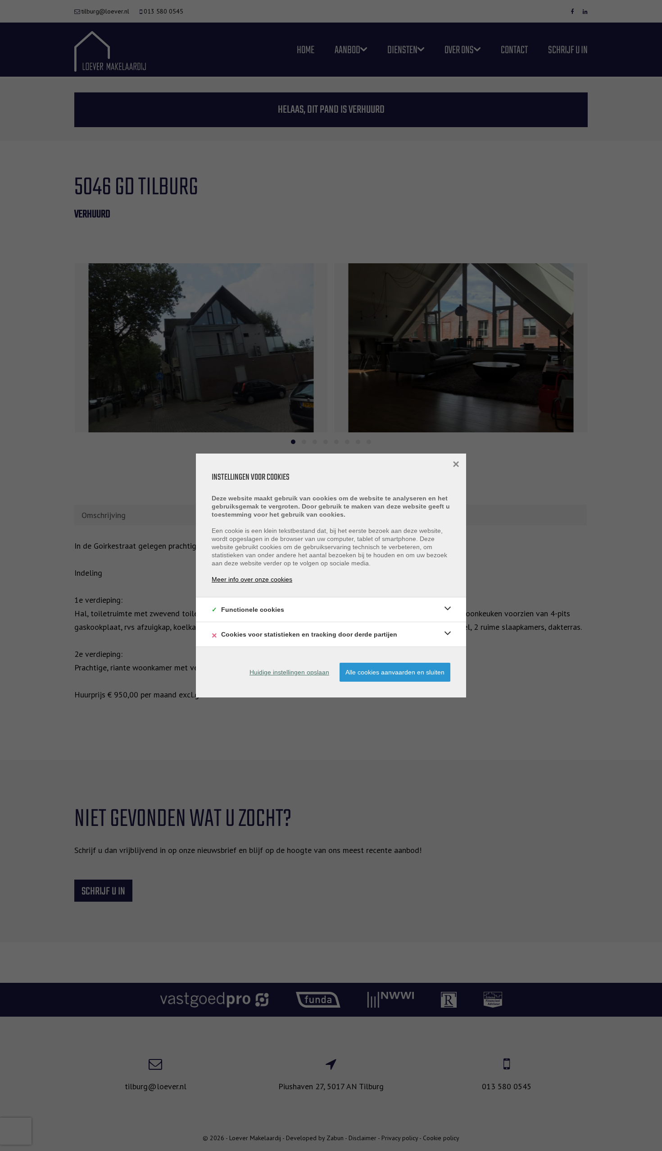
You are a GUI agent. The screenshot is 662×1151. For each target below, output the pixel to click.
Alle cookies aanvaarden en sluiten (394, 672)
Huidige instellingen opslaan (289, 672)
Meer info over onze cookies (252, 579)
